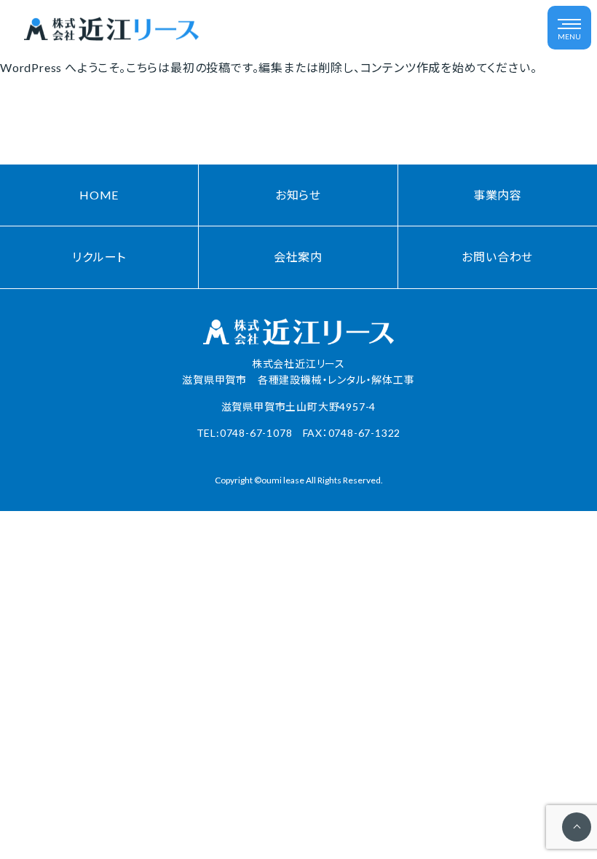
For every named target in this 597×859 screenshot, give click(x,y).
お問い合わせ (497, 257)
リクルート (99, 257)
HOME (99, 195)
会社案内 (298, 257)
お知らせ (298, 195)
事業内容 (497, 195)
